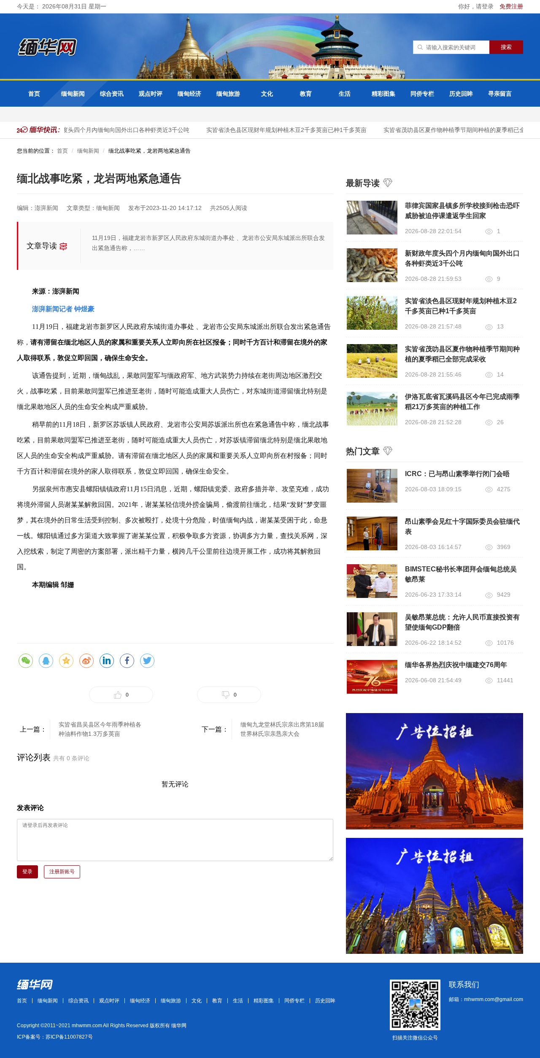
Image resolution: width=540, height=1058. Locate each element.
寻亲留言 (500, 93)
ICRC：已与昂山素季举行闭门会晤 (457, 473)
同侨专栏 (422, 93)
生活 (345, 93)
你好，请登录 (476, 6)
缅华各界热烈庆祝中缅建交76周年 (456, 664)
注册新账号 (62, 872)
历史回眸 (461, 93)
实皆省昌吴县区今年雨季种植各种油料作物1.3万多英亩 (100, 729)
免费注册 (511, 6)
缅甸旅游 (228, 93)
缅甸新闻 (73, 93)
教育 (306, 93)
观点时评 (150, 93)
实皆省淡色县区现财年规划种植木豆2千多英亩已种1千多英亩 (279, 130)
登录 (27, 872)
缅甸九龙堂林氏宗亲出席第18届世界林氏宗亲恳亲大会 (282, 729)
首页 (34, 93)
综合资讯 (112, 93)
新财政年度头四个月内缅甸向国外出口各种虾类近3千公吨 (106, 130)
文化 (267, 93)
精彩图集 (383, 93)
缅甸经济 (189, 93)
